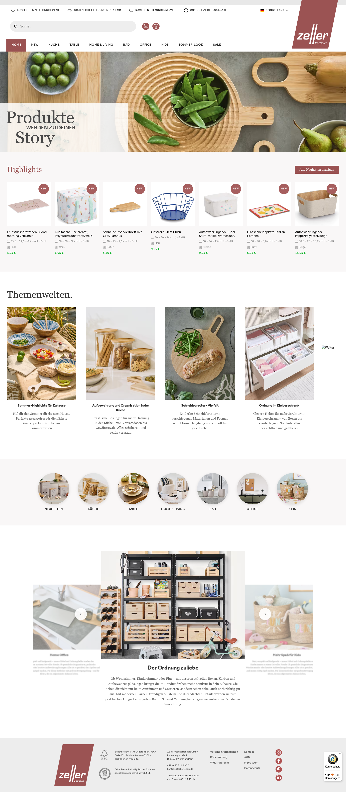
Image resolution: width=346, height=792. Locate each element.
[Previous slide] (81, 614)
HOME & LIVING (101, 45)
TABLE (74, 45)
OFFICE (145, 45)
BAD (126, 45)
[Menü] (339, 754)
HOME (16, 45)
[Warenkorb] (145, 26)
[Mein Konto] (156, 26)
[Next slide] (265, 614)
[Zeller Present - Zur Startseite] (315, 24)
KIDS (165, 45)
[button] (330, 354)
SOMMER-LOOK (191, 45)
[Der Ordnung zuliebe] (173, 632)
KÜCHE (54, 45)
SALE (217, 45)
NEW (34, 45)
